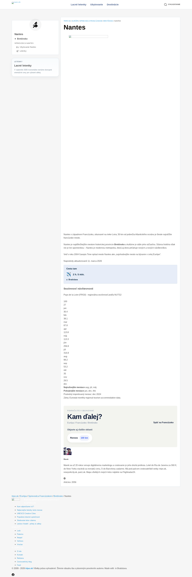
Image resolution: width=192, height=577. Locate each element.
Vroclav (20, 544)
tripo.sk (67, 21)
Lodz (19, 531)
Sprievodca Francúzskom (91, 21)
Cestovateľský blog (24, 562)
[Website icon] (65, 479)
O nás (19, 551)
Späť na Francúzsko (163, 422)
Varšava (20, 541)
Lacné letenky (78, 4)
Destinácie (113, 4)
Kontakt (20, 555)
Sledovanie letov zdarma (26, 520)
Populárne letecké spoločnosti (28, 517)
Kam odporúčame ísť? (25, 507)
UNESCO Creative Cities (26, 513)
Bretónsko (108, 21)
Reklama (20, 558)
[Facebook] (13, 575)
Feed (19, 565)
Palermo (20, 534)
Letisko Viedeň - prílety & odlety (29, 524)
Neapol (19, 538)
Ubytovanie (96, 4)
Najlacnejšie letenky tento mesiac (29, 510)
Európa (75, 21)
